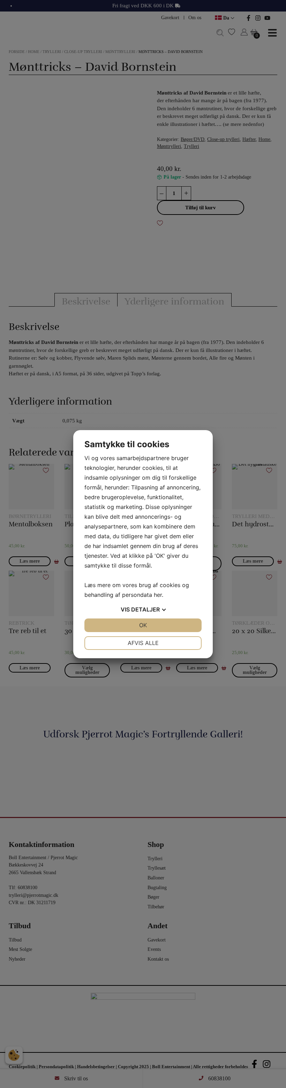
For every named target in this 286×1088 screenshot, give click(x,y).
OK (143, 625)
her (158, 594)
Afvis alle (143, 642)
